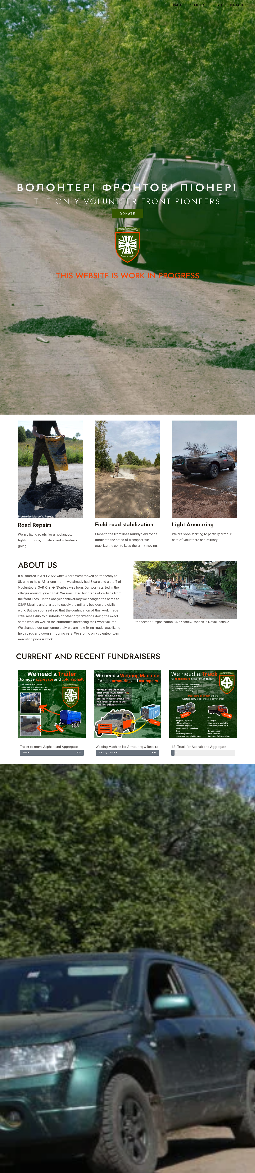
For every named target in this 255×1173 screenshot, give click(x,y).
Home (158, 5)
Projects (197, 5)
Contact (236, 5)
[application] (207, 5)
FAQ (219, 5)
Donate (175, 5)
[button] (127, 213)
